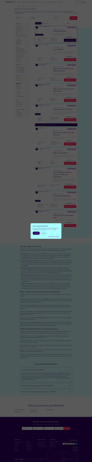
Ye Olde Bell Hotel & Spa (61, 196)
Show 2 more (18, 61)
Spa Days (27, 441)
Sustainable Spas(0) (21, 34)
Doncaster (34, 409)
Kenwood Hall (33, 305)
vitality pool (52, 286)
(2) (21, 72)
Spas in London (29, 444)
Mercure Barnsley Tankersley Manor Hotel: (30, 267)
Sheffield (34, 6)
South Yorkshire (28, 6)
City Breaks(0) (20, 31)
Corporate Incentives (41, 446)
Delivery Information (41, 443)
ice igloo (68, 253)
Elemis (24, 281)
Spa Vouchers (28, 443)
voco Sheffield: (24, 253)
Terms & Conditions (40, 441)
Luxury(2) (19, 29)
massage (26, 265)
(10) (19, 42)
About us (16, 446)
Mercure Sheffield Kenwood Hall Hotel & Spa (45, 12)
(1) (21, 70)
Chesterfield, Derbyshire (57, 107)
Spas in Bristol (28, 448)
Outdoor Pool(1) (21, 56)
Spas (19, 6)
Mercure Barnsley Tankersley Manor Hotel (63, 90)
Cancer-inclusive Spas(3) (22, 36)
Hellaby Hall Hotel (59, 31)
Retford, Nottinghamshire (58, 194)
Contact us (17, 444)
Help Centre (17, 443)
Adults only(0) (20, 32)
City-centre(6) (20, 104)
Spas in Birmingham (29, 449)
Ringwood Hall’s (35, 322)
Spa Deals (16, 449)
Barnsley (18, 411)
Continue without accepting (53, 236)
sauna (44, 255)
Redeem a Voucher (18, 441)
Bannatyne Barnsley (39, 317)
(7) (22, 78)
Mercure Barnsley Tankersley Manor (28, 313)
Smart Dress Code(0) (22, 53)
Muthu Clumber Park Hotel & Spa (63, 216)
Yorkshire (22, 6)
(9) (20, 40)
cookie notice (50, 229)
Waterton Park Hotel (60, 153)
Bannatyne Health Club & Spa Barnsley (63, 133)
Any (18, 66)
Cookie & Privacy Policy (41, 444)
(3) (21, 67)
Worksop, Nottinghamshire (58, 213)
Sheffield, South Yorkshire (58, 47)
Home (16, 6)
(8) (21, 96)
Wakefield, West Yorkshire (58, 150)
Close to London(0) (21, 101)
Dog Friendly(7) (20, 28)
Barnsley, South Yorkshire (58, 87)
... (75, 13)
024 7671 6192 (73, 440)
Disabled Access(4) (21, 50)
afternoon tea (53, 272)
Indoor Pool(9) (20, 55)
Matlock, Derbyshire (57, 170)
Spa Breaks (17, 451)
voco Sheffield (24, 12)
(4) (21, 69)
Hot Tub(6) (20, 58)
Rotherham (50, 409)
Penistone (34, 411)
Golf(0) (19, 59)
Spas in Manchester (29, 446)
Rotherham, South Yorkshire (58, 29)
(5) (19, 86)
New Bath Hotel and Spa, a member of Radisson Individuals (62, 174)
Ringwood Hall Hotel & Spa (63, 109)
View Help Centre (83, 2)
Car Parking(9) (20, 48)
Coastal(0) (20, 106)
